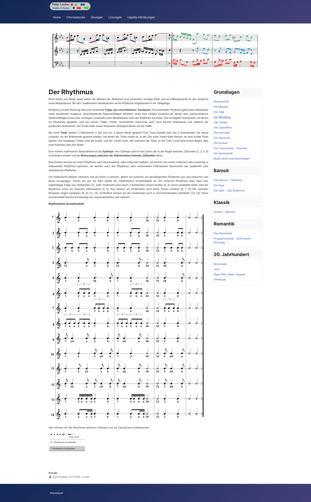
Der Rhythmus (222, 117)
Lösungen (115, 17)
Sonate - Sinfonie (224, 211)
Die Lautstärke (222, 127)
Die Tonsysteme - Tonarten (230, 148)
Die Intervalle (222, 132)
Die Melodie (221, 106)
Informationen (75, 17)
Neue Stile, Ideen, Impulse (229, 274)
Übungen (97, 17)
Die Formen (221, 143)
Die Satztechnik (223, 153)
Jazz (216, 269)
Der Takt (219, 112)
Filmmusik (220, 279)
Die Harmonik (222, 137)
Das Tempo (221, 122)
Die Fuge (219, 185)
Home (57, 17)
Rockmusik (220, 264)
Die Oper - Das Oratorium (229, 190)
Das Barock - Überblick (228, 180)
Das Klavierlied (223, 233)
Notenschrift (221, 101)
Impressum (56, 493)
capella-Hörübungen (141, 17)
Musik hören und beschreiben (232, 158)
